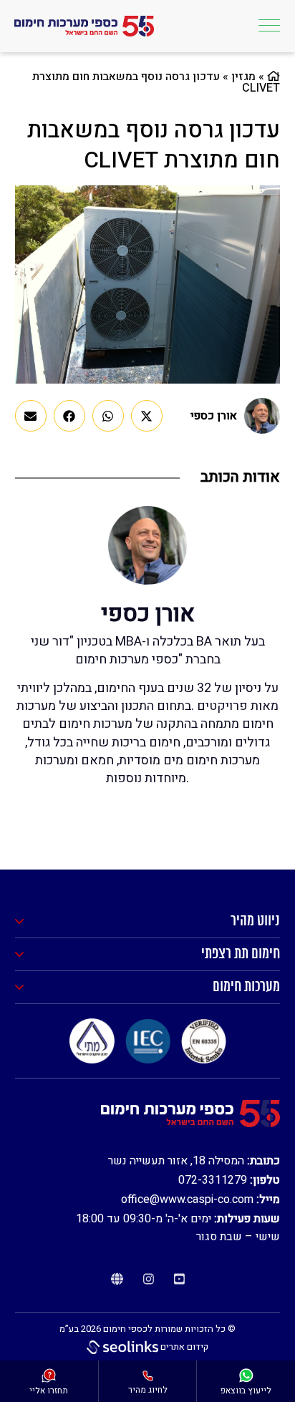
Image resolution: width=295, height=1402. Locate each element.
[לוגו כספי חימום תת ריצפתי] (84, 26)
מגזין (243, 76)
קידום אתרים (183, 1346)
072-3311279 (212, 1180)
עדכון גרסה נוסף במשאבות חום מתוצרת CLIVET (153, 145)
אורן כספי (213, 416)
